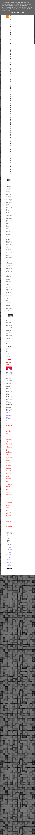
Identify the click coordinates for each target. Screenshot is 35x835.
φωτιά (9, 565)
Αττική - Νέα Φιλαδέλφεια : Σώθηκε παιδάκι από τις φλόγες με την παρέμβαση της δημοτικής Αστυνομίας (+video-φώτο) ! (10, 94)
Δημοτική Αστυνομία (9, 559)
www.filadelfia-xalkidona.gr (9, 418)
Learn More (15, 13)
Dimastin (9, 542)
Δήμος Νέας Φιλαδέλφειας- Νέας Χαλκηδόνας (9, 551)
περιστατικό (9, 563)
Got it (22, 13)
